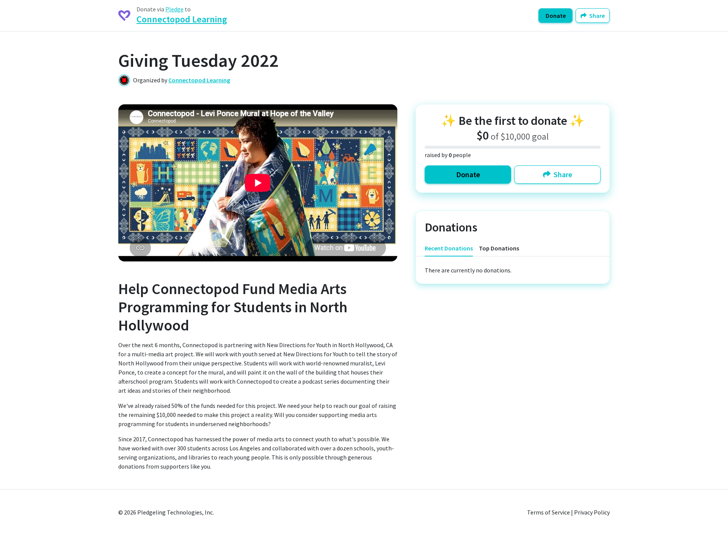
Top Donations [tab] (499, 248)
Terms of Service (548, 512)
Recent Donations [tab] (449, 248)
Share (596, 15)
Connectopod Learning (181, 19)
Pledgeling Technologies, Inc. (175, 512)
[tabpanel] (513, 270)
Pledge (174, 9)
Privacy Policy (592, 512)
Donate (556, 15)
